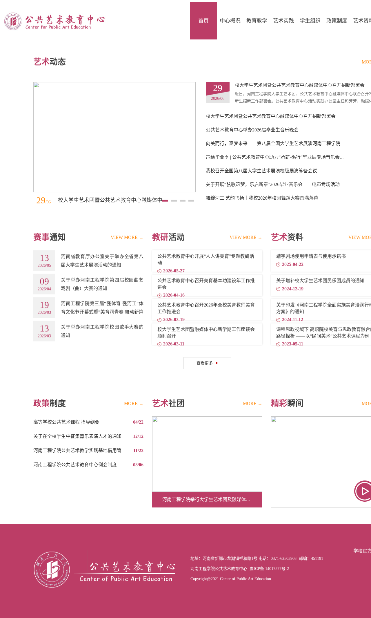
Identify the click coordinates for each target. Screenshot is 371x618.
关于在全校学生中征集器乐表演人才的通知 (77, 426)
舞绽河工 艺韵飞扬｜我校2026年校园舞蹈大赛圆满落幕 (262, 190)
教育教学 (256, 18)
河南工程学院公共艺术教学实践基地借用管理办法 (84, 440)
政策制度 (336, 18)
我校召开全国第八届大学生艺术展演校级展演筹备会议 (261, 162)
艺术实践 (283, 18)
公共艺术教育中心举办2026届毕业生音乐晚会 (252, 122)
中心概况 (230, 18)
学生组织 (310, 18)
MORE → (133, 393)
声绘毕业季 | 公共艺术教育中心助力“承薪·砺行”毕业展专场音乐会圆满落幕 (282, 149)
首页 (203, 18)
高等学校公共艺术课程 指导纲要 (66, 412)
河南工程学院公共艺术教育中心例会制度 (75, 454)
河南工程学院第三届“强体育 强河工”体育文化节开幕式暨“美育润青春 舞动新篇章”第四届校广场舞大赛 (102, 304)
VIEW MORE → (127, 229)
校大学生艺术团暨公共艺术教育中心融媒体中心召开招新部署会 (131, 192)
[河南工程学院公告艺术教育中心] (53, 18)
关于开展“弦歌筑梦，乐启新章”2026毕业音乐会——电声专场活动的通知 (280, 176)
